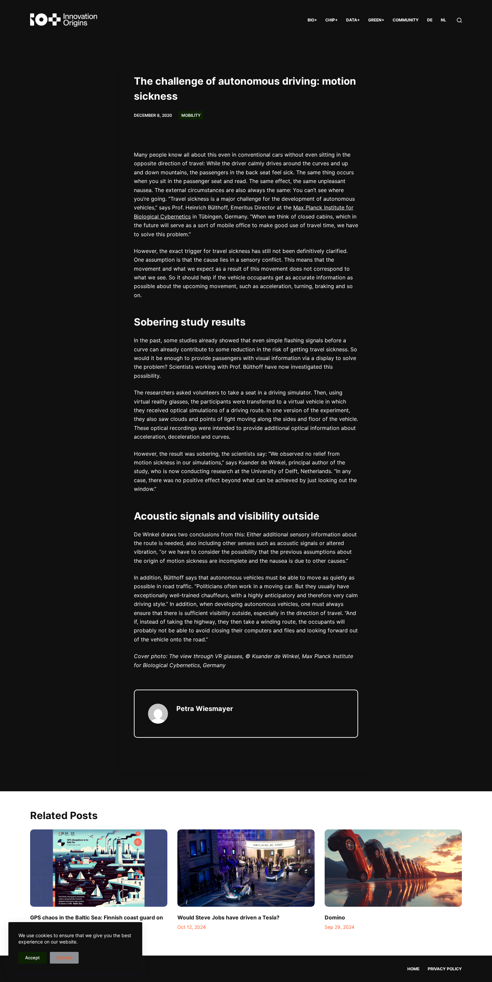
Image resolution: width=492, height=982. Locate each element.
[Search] (459, 20)
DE (429, 19)
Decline (64, 957)
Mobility (190, 115)
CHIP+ (331, 19)
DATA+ (353, 19)
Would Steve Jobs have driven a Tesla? (228, 917)
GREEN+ (376, 19)
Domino (335, 917)
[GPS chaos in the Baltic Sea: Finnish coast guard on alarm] (98, 868)
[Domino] (393, 868)
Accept (32, 957)
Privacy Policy (445, 968)
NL (443, 19)
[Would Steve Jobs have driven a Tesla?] (246, 868)
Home (413, 968)
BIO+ (312, 19)
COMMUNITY (406, 19)
